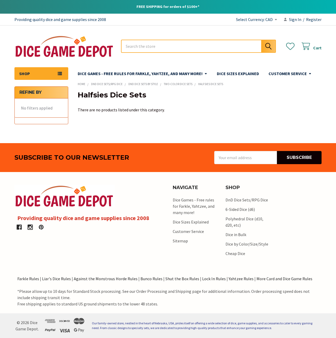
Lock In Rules (214, 278)
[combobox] (198, 46)
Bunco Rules (151, 278)
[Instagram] (30, 227)
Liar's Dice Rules (56, 278)
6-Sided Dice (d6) (240, 209)
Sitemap (180, 240)
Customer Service (288, 73)
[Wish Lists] (291, 46)
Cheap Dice (235, 253)
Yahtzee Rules (241, 278)
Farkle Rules (28, 278)
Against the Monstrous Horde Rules (106, 278)
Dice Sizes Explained (238, 73)
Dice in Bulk (235, 234)
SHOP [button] (24, 73)
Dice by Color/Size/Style (246, 244)
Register (314, 19)
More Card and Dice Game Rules (284, 278)
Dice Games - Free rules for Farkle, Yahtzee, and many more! (140, 73)
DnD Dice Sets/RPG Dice (246, 199)
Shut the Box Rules (182, 278)
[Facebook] (19, 227)
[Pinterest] (41, 227)
